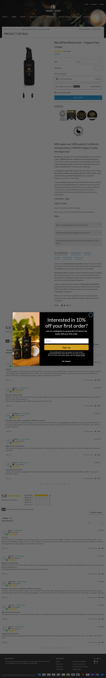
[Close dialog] (91, 315)
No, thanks (66, 361)
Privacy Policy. (80, 355)
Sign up (66, 347)
